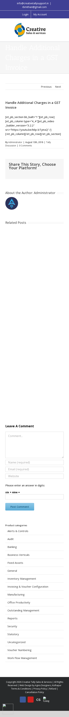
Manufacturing (16, 594)
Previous (46, 86)
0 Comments (25, 145)
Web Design (25, 685)
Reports (12, 618)
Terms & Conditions (21, 688)
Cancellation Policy (34, 692)
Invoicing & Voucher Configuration (27, 586)
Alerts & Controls (17, 531)
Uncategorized (16, 642)
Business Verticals (18, 555)
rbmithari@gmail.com (34, 7)
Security (12, 626)
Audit (10, 539)
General (12, 570)
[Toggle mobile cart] (62, 27)
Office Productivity (18, 602)
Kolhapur (56, 685)
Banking (12, 547)
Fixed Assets (15, 562)
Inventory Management (21, 578)
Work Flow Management (22, 658)
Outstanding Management (23, 610)
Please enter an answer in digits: (25, 485)
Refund (52, 688)
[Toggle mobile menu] (62, 24)
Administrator (15, 142)
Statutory (13, 634)
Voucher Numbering (19, 650)
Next (58, 86)
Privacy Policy (40, 688)
